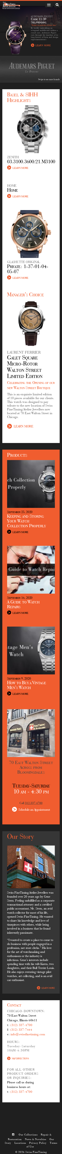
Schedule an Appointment (34, 809)
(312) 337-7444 (21, 1029)
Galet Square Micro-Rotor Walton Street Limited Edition (24, 367)
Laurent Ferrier (24, 353)
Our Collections (28, 1134)
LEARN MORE (43, 45)
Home (12, 190)
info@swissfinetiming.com (28, 1034)
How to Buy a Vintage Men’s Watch (26, 685)
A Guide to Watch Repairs (23, 605)
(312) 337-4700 (21, 1025)
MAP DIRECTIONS (20, 1058)
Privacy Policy (37, 1143)
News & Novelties (35, 1139)
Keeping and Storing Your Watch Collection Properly (26, 521)
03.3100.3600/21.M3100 (31, 162)
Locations (20, 1143)
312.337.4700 (34, 803)
